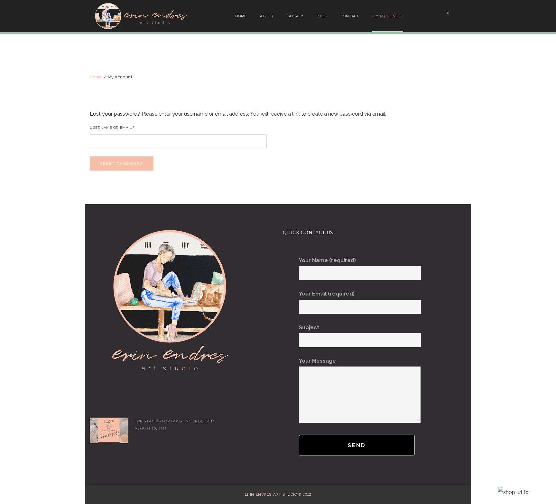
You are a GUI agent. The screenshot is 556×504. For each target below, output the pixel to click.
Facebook (93, 404)
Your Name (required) (327, 260)
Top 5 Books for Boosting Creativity (175, 421)
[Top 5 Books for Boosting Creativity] (109, 430)
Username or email (112, 127)
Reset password (122, 163)
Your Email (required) (327, 294)
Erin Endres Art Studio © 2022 (278, 494)
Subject (309, 327)
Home (96, 77)
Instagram (103, 404)
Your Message (317, 361)
